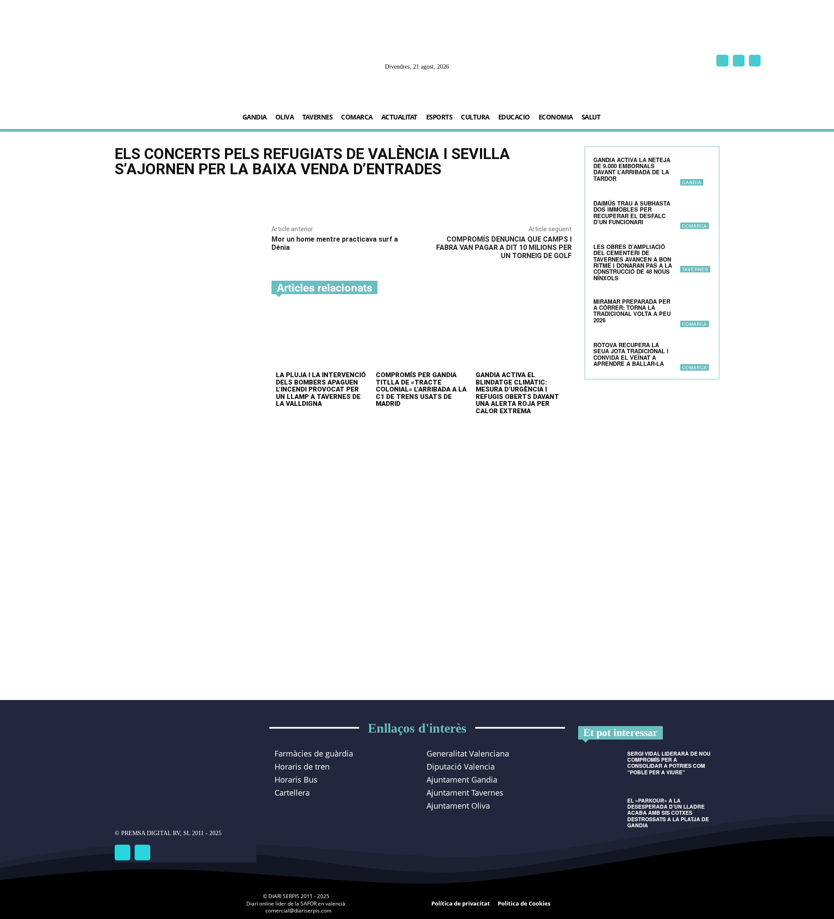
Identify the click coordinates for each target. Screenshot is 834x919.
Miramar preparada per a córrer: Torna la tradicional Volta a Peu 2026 (632, 310)
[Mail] (739, 60)
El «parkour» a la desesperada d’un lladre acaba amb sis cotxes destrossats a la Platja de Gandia (668, 812)
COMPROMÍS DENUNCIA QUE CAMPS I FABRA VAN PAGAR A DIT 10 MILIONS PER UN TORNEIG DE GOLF (504, 247)
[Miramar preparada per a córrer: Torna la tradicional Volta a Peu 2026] (695, 312)
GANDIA (692, 182)
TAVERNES (695, 269)
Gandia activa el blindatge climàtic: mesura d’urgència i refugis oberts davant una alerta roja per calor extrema (517, 393)
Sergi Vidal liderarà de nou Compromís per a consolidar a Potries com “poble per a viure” (669, 763)
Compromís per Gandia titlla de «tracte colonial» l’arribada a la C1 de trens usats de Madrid (421, 389)
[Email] (372, 197)
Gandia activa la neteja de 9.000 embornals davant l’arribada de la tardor (631, 169)
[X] (755, 60)
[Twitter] (142, 852)
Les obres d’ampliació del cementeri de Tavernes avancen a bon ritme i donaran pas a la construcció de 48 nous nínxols (632, 262)
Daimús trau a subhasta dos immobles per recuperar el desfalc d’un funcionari (631, 212)
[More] (393, 197)
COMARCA (694, 226)
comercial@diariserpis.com (298, 910)
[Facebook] (722, 60)
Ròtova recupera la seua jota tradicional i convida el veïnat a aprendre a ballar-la (631, 354)
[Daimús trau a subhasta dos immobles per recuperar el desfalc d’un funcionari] (695, 214)
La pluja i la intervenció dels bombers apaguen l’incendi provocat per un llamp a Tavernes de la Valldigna (321, 389)
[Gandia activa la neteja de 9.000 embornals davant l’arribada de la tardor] (695, 170)
